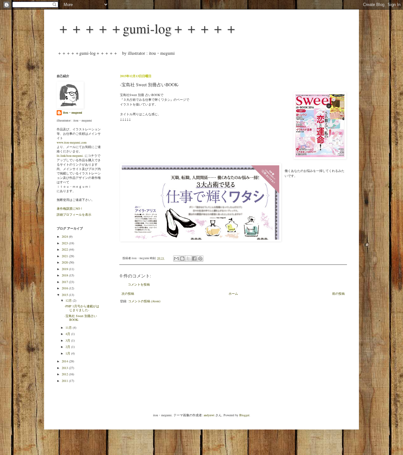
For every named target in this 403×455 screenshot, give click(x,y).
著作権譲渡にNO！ (70, 208)
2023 (65, 243)
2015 (65, 295)
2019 (65, 269)
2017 (65, 282)
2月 (68, 346)
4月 (68, 334)
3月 (68, 340)
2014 (65, 361)
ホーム (233, 293)
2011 (65, 380)
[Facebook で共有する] (194, 258)
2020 (65, 262)
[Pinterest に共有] (200, 258)
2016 (65, 288)
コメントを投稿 (139, 284)
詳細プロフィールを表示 (74, 214)
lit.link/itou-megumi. (70, 155)
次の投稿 (128, 293)
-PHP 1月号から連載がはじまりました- (82, 308)
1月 (68, 353)
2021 (65, 256)
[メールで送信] (176, 258)
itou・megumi (72, 112)
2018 (65, 275)
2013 (65, 368)
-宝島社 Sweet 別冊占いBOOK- (81, 318)
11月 (69, 327)
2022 (65, 249)
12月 (69, 300)
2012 (65, 374)
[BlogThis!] (182, 258)
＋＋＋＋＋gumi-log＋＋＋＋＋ (147, 28)
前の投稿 (338, 293)
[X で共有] (188, 258)
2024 (65, 236)
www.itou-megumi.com (72, 142)
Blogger (244, 415)
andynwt (209, 415)
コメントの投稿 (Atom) (144, 301)
